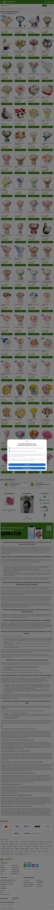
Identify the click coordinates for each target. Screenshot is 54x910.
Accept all (27, 464)
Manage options (27, 468)
